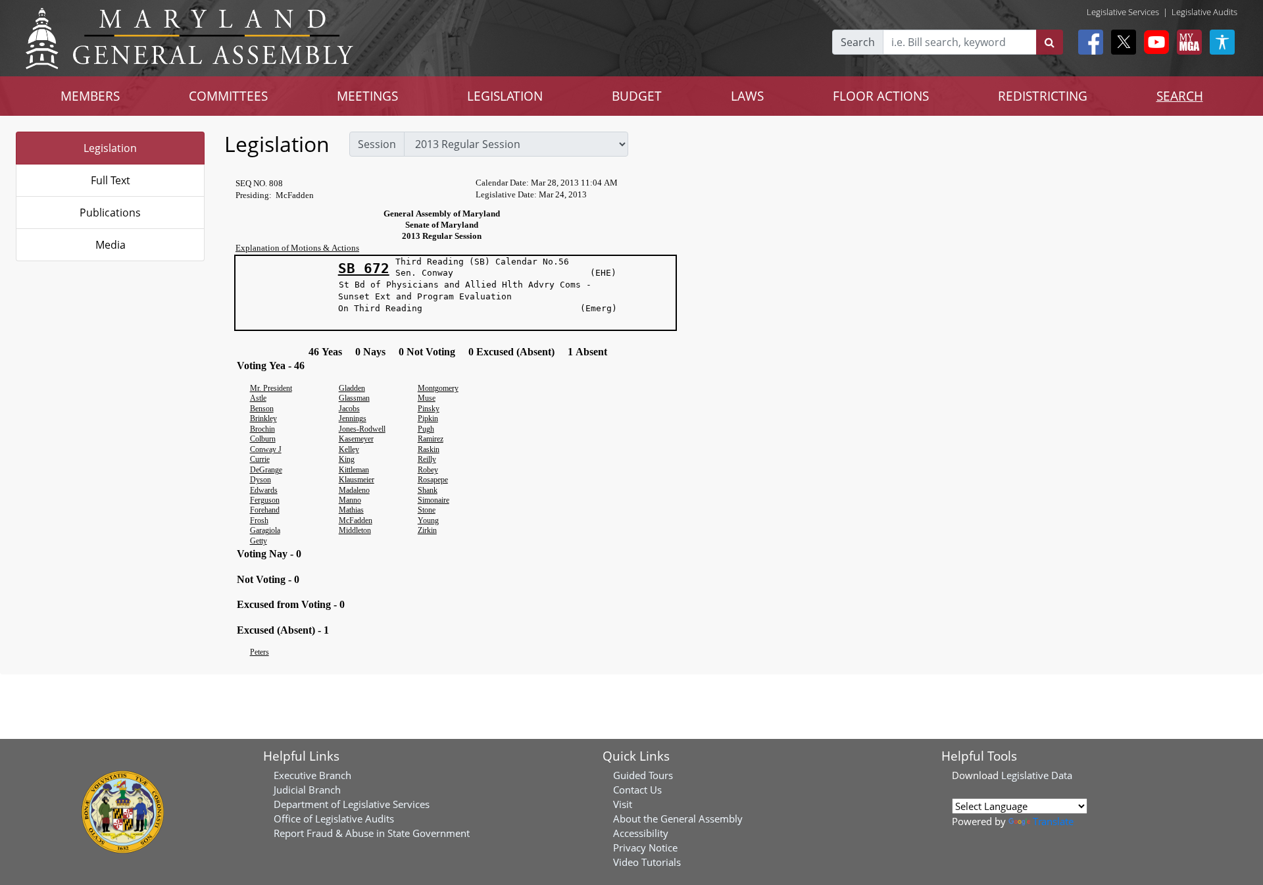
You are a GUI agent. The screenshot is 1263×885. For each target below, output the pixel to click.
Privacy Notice (645, 847)
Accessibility (640, 833)
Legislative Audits (1204, 12)
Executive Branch (312, 775)
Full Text (110, 180)
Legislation (110, 148)
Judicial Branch (307, 789)
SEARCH (1179, 96)
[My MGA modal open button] (1187, 42)
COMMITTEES (228, 96)
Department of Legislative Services (352, 804)
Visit (622, 804)
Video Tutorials (647, 862)
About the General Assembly (678, 818)
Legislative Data (1036, 775)
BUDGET (637, 96)
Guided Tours (643, 775)
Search (858, 42)
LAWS (747, 96)
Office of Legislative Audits (334, 818)
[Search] (1049, 42)
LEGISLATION (505, 96)
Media (110, 245)
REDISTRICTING (1042, 96)
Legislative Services (1123, 12)
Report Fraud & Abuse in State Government (372, 833)
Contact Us (637, 789)
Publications (110, 212)
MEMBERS (90, 96)
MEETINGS (367, 96)
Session (377, 144)
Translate (1053, 821)
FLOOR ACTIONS (881, 96)
